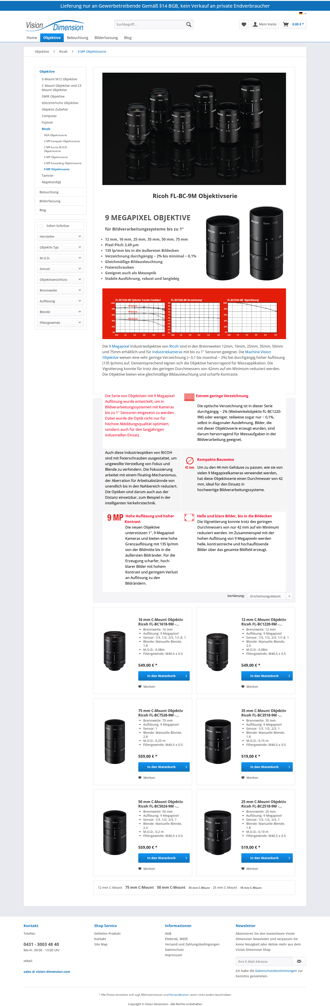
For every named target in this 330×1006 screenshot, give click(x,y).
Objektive (47, 71)
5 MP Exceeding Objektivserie (62, 163)
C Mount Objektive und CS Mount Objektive (61, 87)
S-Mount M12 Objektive (59, 79)
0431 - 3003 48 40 (41, 944)
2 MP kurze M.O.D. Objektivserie (56, 149)
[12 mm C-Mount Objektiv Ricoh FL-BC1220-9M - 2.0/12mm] (218, 650)
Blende (45, 312)
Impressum (173, 955)
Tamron (47, 175)
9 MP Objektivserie (56, 169)
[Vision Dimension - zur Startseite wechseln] (55, 25)
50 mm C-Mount (171, 887)
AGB (168, 933)
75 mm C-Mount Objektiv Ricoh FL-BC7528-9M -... (160, 712)
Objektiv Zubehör (55, 109)
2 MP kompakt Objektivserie (62, 141)
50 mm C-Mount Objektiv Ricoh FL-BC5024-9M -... (160, 803)
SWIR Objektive (53, 96)
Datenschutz (174, 949)
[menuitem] (154, 24)
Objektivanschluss (53, 279)
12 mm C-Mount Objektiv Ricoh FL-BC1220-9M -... (263, 621)
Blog (43, 210)
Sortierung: (236, 596)
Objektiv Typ (49, 247)
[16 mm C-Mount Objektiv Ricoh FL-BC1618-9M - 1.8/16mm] (115, 650)
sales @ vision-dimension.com (47, 971)
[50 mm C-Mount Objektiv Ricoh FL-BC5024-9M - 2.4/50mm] (115, 832)
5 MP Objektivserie (56, 157)
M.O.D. (45, 258)
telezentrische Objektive (60, 103)
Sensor (45, 269)
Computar (49, 116)
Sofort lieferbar (57, 226)
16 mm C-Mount (251, 888)
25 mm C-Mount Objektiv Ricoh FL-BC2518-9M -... (263, 803)
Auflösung (47, 301)
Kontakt (100, 939)
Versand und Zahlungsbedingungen (192, 944)
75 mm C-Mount (140, 887)
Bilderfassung (50, 201)
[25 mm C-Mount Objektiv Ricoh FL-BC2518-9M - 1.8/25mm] (218, 832)
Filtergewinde (50, 322)
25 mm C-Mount (225, 887)
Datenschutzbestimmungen (276, 971)
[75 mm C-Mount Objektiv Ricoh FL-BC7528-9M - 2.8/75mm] (115, 741)
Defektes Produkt (107, 933)
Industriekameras (167, 351)
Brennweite (48, 290)
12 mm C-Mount (110, 887)
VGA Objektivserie (55, 135)
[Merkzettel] (244, 24)
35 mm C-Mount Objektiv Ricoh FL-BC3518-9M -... (263, 712)
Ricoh (46, 129)
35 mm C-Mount (200, 888)
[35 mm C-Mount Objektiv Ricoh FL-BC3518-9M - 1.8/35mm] (218, 741)
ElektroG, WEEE (176, 939)
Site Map (101, 944)
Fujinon (47, 122)
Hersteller (47, 236)
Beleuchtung (49, 192)
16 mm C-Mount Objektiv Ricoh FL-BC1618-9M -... (160, 621)
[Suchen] (189, 24)
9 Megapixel (119, 346)
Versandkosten (179, 995)
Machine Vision (258, 351)
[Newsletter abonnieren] (299, 961)
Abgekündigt (51, 182)
